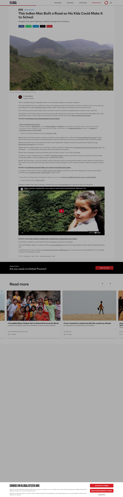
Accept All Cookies (101, 486)
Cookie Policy (101, 494)
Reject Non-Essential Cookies (101, 491)
